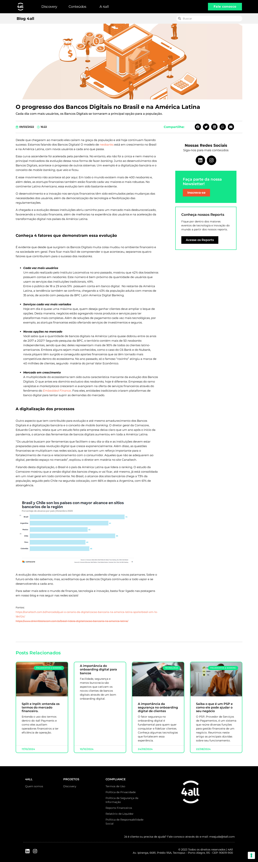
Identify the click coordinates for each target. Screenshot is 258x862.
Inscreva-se (196, 192)
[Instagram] (211, 160)
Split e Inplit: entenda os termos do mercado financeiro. (40, 707)
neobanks (107, 144)
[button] (198, 127)
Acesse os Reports (200, 240)
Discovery (49, 7)
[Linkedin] (200, 160)
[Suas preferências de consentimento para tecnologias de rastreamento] (251, 855)
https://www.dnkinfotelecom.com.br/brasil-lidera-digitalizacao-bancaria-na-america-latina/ (72, 621)
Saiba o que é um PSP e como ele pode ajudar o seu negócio (214, 707)
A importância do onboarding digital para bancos (98, 669)
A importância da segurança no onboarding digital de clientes (158, 707)
